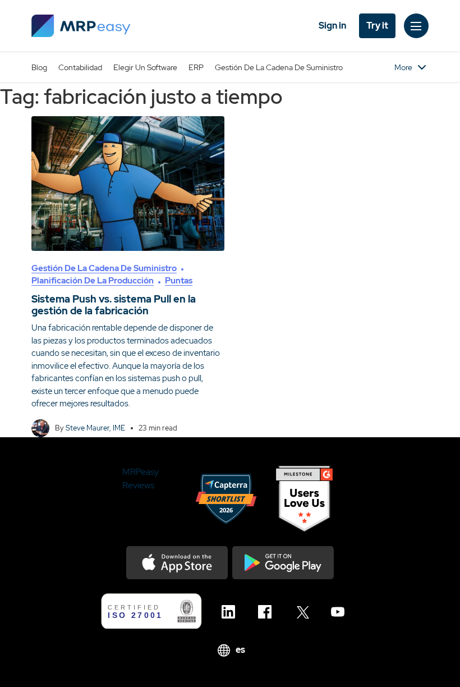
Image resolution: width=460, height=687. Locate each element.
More (403, 67)
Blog (39, 67)
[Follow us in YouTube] (341, 612)
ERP (196, 67)
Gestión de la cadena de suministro (279, 67)
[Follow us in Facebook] (268, 612)
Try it (377, 25)
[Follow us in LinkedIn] (231, 612)
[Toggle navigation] (416, 25)
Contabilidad (80, 67)
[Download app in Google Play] (283, 562)
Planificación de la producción (92, 280)
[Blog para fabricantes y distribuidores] (81, 26)
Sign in (332, 25)
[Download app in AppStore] (177, 562)
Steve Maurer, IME (95, 428)
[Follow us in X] (304, 612)
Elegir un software (145, 67)
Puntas (178, 280)
